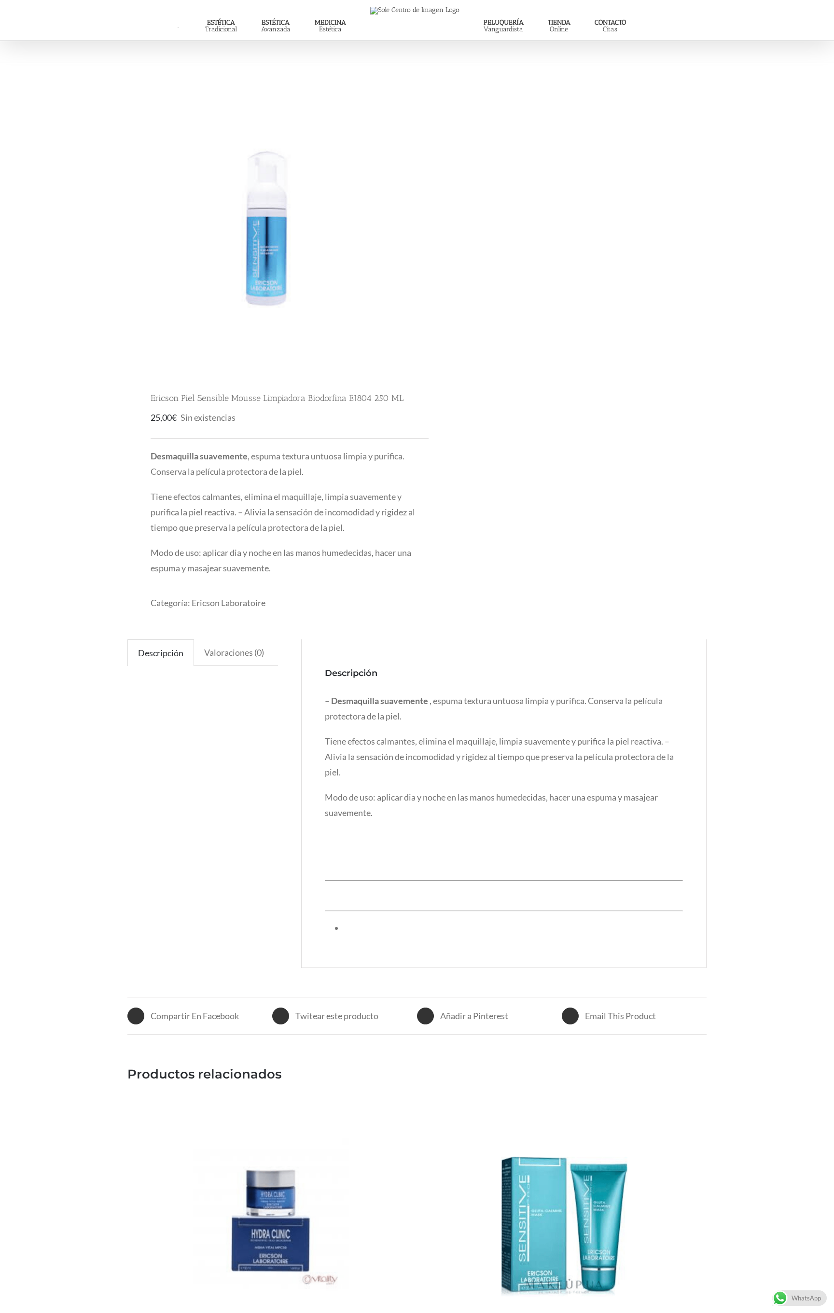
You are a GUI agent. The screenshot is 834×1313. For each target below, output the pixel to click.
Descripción (160, 653)
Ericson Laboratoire (228, 602)
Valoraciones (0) (234, 652)
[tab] (160, 652)
